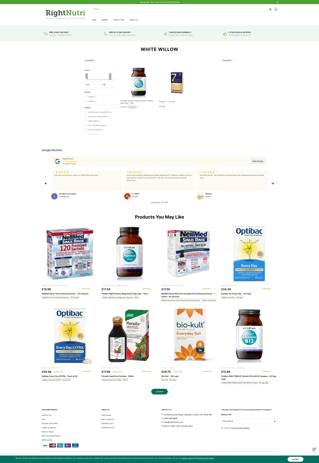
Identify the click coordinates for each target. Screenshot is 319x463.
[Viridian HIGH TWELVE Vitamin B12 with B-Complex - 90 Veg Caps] (249, 336)
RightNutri (67, 158)
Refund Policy (108, 423)
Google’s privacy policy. (205, 458)
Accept (295, 459)
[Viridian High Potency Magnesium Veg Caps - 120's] (130, 254)
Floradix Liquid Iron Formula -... (112, 368)
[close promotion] (277, 2)
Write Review (257, 161)
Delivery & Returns (50, 423)
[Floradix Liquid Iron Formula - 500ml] (130, 336)
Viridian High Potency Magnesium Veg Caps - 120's (120, 297)
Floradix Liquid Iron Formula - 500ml (114, 380)
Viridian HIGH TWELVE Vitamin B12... (233, 368)
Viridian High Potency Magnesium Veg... (115, 285)
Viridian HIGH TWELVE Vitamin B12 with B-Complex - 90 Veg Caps (245, 383)
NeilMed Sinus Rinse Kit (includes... (173, 285)
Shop (94, 20)
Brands (105, 20)
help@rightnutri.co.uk (173, 422)
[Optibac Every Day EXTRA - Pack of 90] (70, 336)
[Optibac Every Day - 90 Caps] (249, 254)
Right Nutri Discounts (51, 436)
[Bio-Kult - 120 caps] (189, 336)
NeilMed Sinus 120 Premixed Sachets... (55, 285)
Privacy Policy (48, 432)
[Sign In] (275, 9)
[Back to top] (314, 455)
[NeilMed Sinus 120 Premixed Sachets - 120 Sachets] (70, 254)
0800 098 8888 (170, 418)
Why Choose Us (108, 419)
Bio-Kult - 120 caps (167, 368)
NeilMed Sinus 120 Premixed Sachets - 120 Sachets (60, 297)
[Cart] (270, 9)
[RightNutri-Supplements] (65, 15)
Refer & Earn (47, 440)
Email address (227, 421)
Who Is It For (119, 20)
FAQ (43, 419)
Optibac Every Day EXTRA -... (51, 368)
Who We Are (106, 415)
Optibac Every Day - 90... (229, 285)
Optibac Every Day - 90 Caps (232, 297)
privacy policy (187, 458)
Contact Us (47, 415)
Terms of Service (49, 428)
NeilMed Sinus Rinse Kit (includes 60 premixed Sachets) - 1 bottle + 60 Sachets (188, 300)
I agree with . (237, 428)
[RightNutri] (57, 161)
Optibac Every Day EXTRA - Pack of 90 (56, 380)
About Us (134, 20)
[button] (86, 288)
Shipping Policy (108, 428)
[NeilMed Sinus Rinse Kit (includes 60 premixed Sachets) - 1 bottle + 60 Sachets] (189, 254)
